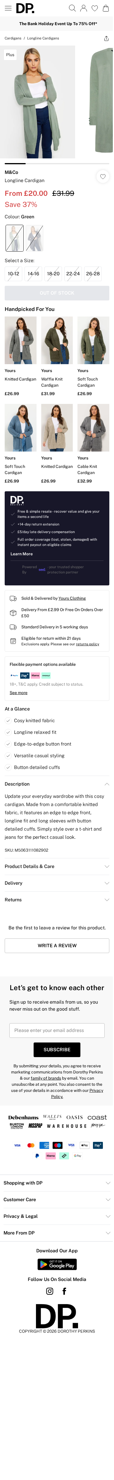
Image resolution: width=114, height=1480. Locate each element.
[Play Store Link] (57, 1264)
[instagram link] (49, 1291)
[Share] (106, 38)
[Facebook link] (64, 1291)
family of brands (46, 1078)
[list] (57, 105)
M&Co (11, 172)
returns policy (87, 644)
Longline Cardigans (43, 38)
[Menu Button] (8, 8)
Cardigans (13, 38)
